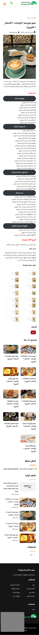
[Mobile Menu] (4, 4)
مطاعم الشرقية (16, 588)
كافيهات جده (16, 596)
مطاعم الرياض (31, 588)
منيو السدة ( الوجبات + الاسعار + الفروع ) (29, 380)
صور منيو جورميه (29, 265)
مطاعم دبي (32, 592)
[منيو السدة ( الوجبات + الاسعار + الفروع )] (28, 527)
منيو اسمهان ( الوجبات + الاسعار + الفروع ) (11, 425)
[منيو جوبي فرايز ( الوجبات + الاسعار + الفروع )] (28, 538)
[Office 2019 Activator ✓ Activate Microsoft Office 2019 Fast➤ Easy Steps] (28, 486)
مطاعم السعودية (15, 585)
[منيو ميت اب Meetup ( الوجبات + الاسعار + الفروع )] (28, 502)
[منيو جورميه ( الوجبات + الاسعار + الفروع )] (19, 57)
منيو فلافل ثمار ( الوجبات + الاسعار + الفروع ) (29, 449)
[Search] (11, 3)
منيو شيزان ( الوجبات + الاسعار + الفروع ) (11, 357)
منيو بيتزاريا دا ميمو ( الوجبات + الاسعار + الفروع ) (29, 426)
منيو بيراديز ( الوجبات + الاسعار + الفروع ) (28, 402)
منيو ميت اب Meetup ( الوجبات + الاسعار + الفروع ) (28, 359)
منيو (33, 332)
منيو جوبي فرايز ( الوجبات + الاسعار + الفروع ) (12, 381)
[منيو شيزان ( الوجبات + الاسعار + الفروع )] (28, 515)
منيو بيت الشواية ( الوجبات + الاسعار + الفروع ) (12, 404)
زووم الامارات (16, 592)
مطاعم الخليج (31, 596)
